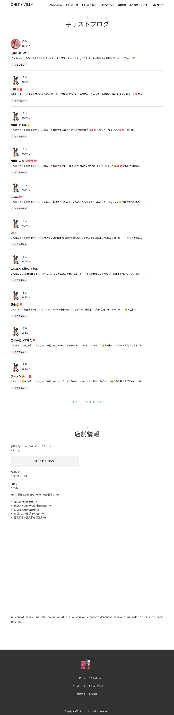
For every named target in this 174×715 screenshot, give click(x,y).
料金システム (56, 5)
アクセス (145, 5)
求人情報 (133, 5)
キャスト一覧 (72, 5)
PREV (74, 402)
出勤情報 (122, 5)
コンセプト (158, 5)
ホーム (82, 678)
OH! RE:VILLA (22, 5)
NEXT (100, 402)
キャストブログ (89, 5)
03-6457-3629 (44, 461)
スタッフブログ (107, 5)
